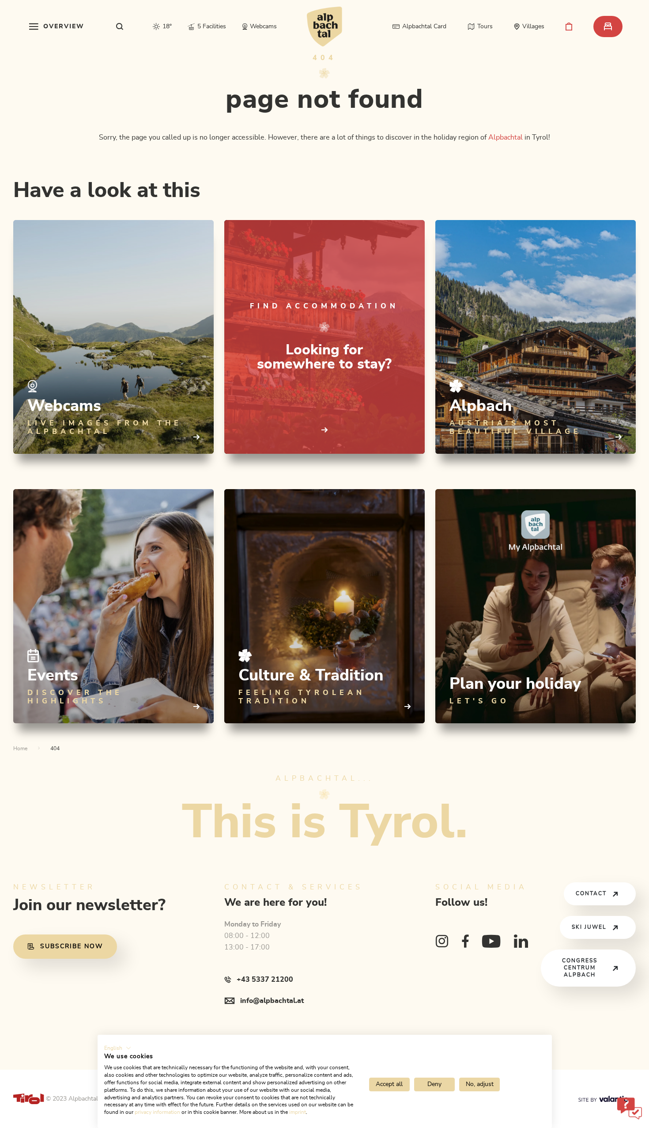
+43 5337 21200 (265, 979)
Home (20, 748)
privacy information (157, 1112)
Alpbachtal (505, 137)
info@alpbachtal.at (272, 1000)
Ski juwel (589, 927)
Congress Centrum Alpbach (579, 967)
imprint (297, 1112)
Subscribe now (71, 946)
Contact (591, 893)
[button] (117, 1048)
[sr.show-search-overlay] (119, 26)
